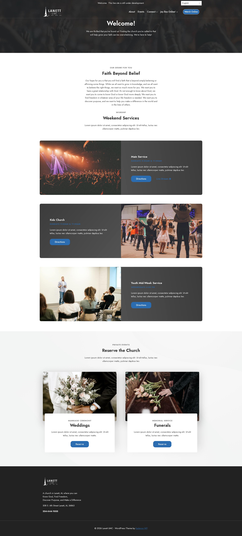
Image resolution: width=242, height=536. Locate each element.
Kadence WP (141, 528)
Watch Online (191, 11)
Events (141, 11)
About (132, 11)
